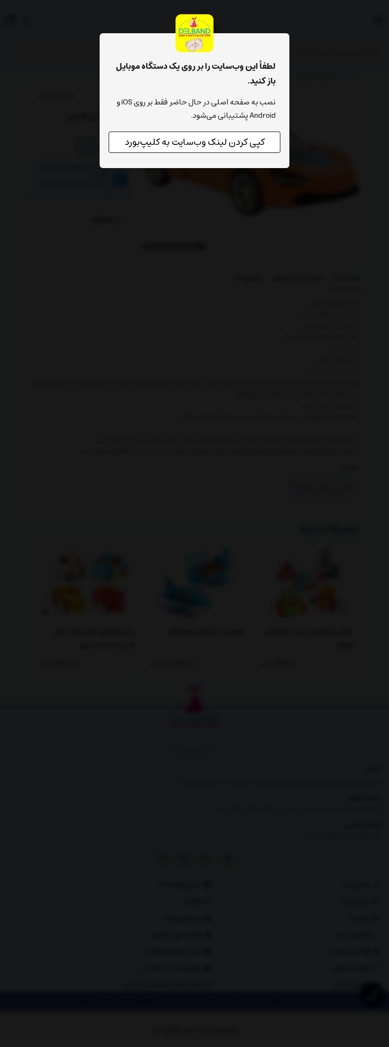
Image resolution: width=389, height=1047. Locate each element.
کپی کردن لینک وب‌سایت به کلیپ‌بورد (195, 142)
